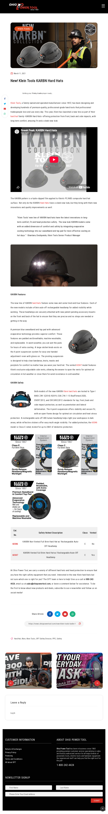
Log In (13, 713)
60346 (94, 422)
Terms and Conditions (13, 759)
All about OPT (10, 762)
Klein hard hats (70, 391)
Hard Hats (44, 203)
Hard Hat (17, 639)
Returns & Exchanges (13, 749)
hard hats (36, 303)
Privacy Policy (10, 752)
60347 (79, 365)
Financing (9, 756)
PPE (54, 639)
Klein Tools (24, 29)
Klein (24, 639)
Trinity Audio (37, 93)
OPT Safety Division (44, 639)
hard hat (14, 116)
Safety (59, 639)
